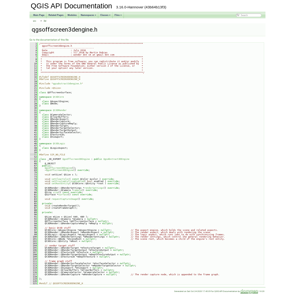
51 (33, 154)
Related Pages (56, 15)
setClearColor (60, 179)
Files (117, 15)
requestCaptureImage (65, 199)
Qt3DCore (58, 97)
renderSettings (93, 188)
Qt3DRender (60, 110)
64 (33, 159)
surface (63, 194)
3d (45, 20)
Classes (104, 15)
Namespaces (87, 15)
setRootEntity (60, 183)
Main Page (38, 15)
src (34, 20)
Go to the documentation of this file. (49, 39)
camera (77, 190)
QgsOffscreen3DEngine (76, 159)
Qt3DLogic (59, 143)
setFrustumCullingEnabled (68, 181)
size (55, 192)
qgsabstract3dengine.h (67, 83)
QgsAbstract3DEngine (116, 159)
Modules (72, 15)
